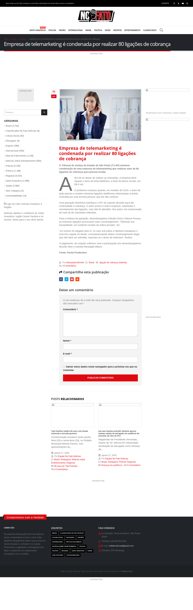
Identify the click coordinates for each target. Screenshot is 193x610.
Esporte (9, 146)
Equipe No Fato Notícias (69, 456)
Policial (52, 30)
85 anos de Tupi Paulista (65, 466)
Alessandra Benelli (75, 262)
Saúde (107, 30)
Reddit (77, 279)
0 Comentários (69, 266)
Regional (70, 463)
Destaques (66, 459)
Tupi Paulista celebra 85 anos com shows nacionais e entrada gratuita (69, 432)
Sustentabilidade (14, 196)
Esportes (117, 30)
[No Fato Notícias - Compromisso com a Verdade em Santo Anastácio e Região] (96, 16)
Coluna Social (12, 136)
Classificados (149, 30)
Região (62, 30)
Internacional (75, 30)
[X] (178, 3)
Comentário (70, 309)
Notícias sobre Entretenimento (21, 161)
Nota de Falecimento (16, 156)
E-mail (72, 279)
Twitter (66, 279)
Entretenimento (132, 30)
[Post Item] (73, 415)
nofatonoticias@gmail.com (121, 546)
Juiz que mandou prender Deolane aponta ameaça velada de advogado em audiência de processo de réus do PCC (118, 433)
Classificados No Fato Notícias (21, 131)
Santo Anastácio (37, 29)
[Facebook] (174, 3)
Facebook (61, 279)
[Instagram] (187, 3)
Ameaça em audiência (111, 465)
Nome (67, 340)
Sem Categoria (13, 191)
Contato (165, 3)
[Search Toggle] (161, 30)
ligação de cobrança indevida (113, 262)
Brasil (88, 30)
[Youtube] (183, 3)
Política (98, 30)
